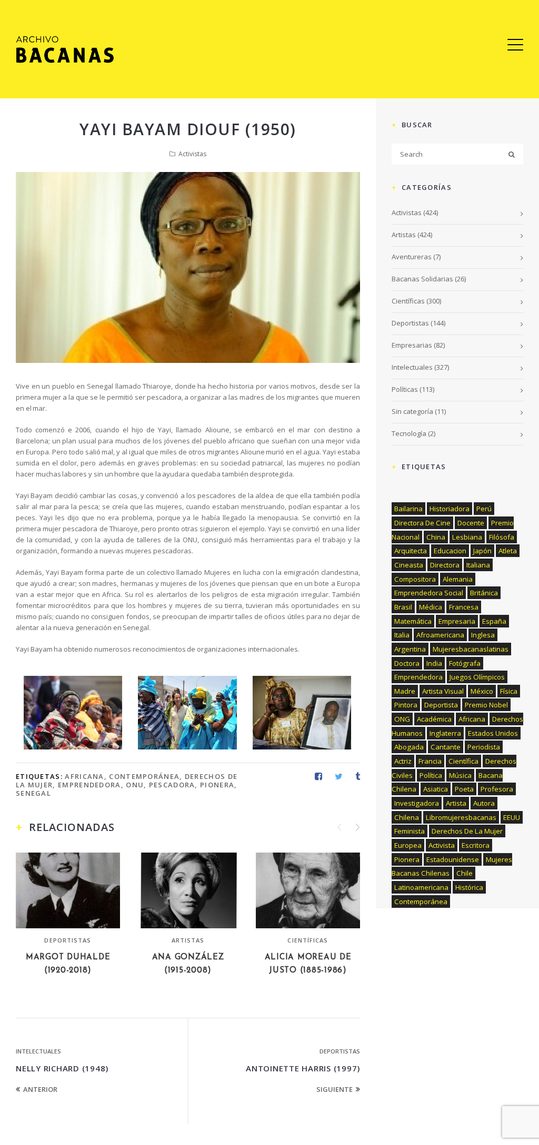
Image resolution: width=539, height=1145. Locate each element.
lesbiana (467, 537)
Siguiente (334, 1089)
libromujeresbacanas (461, 817)
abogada (409, 747)
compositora (415, 579)
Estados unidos (493, 733)
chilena (406, 817)
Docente (470, 523)
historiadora (450, 508)
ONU (135, 784)
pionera (217, 784)
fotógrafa (465, 663)
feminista (409, 831)
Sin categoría (412, 411)
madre (404, 691)
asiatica (435, 789)
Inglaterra (445, 733)
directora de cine (422, 523)
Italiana (478, 565)
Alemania (458, 579)
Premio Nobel (486, 705)
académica (434, 719)
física (508, 691)
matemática (413, 621)
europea (408, 845)
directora (445, 565)
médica (430, 607)
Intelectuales (38, 1051)
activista (441, 845)
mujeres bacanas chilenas (452, 866)
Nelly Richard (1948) (62, 1068)
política (431, 775)
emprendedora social (428, 592)
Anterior (40, 1089)
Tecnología (409, 433)
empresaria (456, 621)
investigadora (416, 803)
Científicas (307, 940)
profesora (497, 789)
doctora (407, 663)
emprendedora (89, 784)
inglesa (483, 635)
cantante (446, 747)
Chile (464, 873)
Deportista (441, 705)
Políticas (405, 389)
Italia (402, 635)
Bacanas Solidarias (422, 278)
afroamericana (440, 635)
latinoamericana (421, 887)
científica (463, 761)
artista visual (443, 691)
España (494, 621)
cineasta (408, 565)
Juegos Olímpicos (477, 677)
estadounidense (452, 859)
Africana (84, 776)
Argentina (410, 649)
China (435, 537)
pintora (405, 705)
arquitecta (410, 550)
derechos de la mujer (467, 831)
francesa (463, 607)
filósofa (501, 537)
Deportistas (67, 940)
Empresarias (412, 345)
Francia (430, 761)
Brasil (403, 607)
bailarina (408, 508)
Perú (484, 508)
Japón (482, 550)
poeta (464, 789)
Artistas (188, 940)
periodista (483, 747)
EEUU (511, 817)
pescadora (172, 784)
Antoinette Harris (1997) (303, 1068)
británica (484, 592)
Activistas (192, 153)
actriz (403, 761)
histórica (469, 887)
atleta (507, 550)
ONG (402, 719)
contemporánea (144, 776)
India (434, 663)
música (460, 775)
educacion (450, 550)
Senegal (33, 793)
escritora (476, 845)
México (482, 691)
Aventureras (412, 256)
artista (456, 803)
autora (484, 803)
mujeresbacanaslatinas (470, 649)
